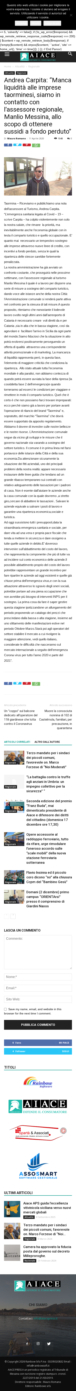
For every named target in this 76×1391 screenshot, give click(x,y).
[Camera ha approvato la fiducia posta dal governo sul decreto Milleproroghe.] (12, 1253)
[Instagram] (38, 1346)
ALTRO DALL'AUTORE (47, 742)
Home (7, 66)
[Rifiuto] (71, 15)
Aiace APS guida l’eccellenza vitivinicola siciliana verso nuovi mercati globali (47, 1207)
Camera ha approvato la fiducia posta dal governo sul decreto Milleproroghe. (47, 1251)
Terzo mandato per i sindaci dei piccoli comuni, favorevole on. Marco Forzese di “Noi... (46, 1229)
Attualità (20, 66)
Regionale (34, 66)
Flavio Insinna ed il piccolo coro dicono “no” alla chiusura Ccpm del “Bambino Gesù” (49, 877)
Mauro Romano (16, 138)
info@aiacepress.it (46, 1318)
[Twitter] (49, 1346)
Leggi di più (52, 23)
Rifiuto (36, 23)
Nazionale (30, 1260)
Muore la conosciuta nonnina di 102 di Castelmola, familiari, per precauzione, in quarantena (55, 719)
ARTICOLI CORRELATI (17, 742)
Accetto (21, 23)
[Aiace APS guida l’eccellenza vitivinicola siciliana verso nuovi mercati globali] (12, 1209)
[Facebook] (27, 1346)
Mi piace (64, 1042)
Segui (65, 1051)
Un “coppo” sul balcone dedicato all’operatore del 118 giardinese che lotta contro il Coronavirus (20, 717)
